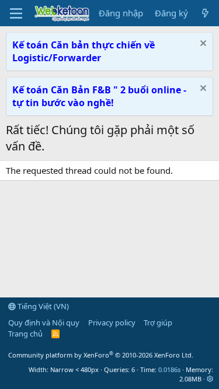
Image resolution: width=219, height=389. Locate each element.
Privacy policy (111, 322)
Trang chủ (25, 333)
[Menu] (16, 13)
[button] (210, 378)
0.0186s (169, 369)
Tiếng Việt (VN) (42, 306)
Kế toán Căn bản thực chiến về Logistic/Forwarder (83, 51)
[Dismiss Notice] (202, 44)
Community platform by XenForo (100, 355)
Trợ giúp (158, 322)
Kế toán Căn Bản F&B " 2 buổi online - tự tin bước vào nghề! (99, 96)
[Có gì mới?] (205, 13)
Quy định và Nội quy (43, 322)
